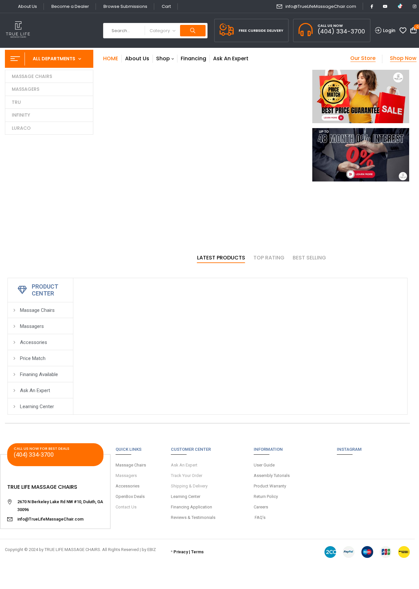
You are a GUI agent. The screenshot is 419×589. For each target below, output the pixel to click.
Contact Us (126, 506)
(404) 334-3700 (341, 31)
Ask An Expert (184, 465)
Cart (166, 6)
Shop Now (403, 58)
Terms (197, 551)
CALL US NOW (330, 25)
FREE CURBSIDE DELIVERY (261, 30)
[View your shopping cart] (413, 31)
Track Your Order (186, 475)
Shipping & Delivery (189, 486)
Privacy (180, 551)
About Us (27, 6)
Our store (362, 58)
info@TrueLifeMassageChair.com (320, 6)
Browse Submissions (125, 6)
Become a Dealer (70, 6)
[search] (193, 30)
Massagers (126, 475)
